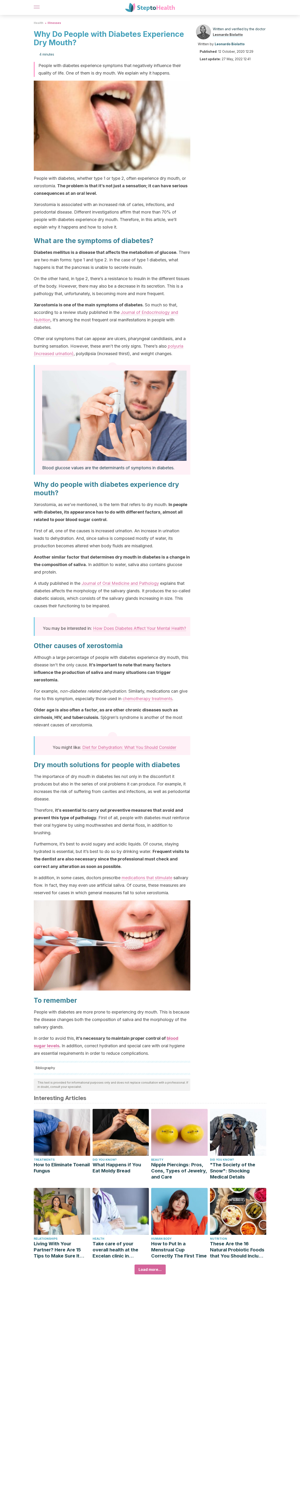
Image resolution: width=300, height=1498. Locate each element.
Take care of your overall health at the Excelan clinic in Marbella (115, 1250)
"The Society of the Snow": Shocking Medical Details (232, 1171)
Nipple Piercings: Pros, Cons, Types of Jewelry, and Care (179, 1171)
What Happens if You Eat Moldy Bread (117, 1168)
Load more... (150, 1269)
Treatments (44, 1159)
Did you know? (105, 1159)
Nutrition (218, 1238)
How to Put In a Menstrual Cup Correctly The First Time (179, 1250)
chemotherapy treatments (147, 698)
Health (38, 23)
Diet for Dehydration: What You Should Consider (129, 747)
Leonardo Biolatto (228, 35)
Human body (161, 1238)
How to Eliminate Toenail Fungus (62, 1168)
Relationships (45, 1238)
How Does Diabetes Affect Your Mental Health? (139, 628)
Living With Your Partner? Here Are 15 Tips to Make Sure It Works (57, 1250)
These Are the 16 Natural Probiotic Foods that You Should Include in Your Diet (237, 1250)
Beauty (157, 1159)
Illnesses (54, 23)
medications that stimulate (147, 877)
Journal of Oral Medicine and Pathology (120, 583)
